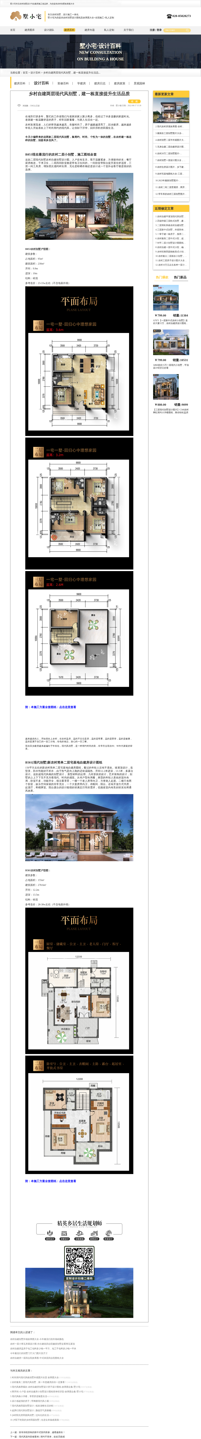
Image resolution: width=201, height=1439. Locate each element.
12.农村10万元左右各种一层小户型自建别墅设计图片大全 (171, 265)
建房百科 (19, 83)
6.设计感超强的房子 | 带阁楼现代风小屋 (35, 1401)
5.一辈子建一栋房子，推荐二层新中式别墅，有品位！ (170, 234)
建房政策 (119, 83)
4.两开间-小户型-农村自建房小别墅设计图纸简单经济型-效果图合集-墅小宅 (52, 1391)
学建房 (81, 83)
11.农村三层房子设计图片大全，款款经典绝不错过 (171, 260)
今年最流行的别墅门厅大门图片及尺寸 (29, 1353)
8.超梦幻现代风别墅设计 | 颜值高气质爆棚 (36, 1410)
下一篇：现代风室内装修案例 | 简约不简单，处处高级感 (37, 1437)
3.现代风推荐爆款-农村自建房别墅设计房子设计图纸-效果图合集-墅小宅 (51, 1387)
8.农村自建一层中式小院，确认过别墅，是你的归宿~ (170, 247)
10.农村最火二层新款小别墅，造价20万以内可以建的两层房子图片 (171, 256)
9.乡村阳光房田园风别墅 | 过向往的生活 (35, 1415)
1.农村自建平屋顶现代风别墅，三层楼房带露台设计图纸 (170, 216)
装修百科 (63, 83)
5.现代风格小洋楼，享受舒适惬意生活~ (34, 1396)
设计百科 (35, 72)
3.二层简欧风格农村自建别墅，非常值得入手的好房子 (170, 225)
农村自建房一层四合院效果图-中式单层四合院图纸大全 (37, 1358)
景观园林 (139, 83)
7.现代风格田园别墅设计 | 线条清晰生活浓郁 (37, 1406)
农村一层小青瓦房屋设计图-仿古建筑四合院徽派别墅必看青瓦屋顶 (42, 1344)
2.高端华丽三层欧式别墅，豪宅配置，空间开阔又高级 (170, 221)
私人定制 (109, 30)
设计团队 (49, 30)
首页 (12, 30)
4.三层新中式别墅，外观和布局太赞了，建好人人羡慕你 (170, 230)
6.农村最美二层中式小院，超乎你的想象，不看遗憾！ (170, 238)
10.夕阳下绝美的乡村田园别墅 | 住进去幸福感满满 (39, 1420)
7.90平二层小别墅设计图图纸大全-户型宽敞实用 (170, 243)
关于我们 (129, 30)
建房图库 (30, 30)
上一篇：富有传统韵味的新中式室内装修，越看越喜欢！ (37, 1432)
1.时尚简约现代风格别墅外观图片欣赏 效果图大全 (40, 1377)
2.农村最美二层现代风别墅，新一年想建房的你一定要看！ (44, 1382)
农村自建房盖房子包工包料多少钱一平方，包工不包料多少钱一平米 (43, 1348)
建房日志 (100, 83)
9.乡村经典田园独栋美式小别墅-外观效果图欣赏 (171, 252)
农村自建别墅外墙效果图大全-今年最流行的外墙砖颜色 (37, 1339)
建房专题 (90, 30)
